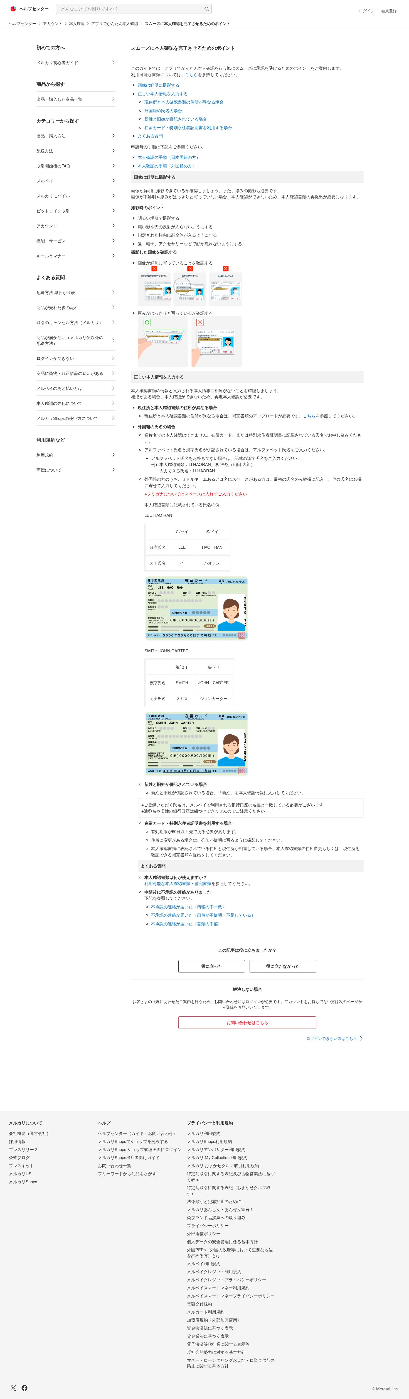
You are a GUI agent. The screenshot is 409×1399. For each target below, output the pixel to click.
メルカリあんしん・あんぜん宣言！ (220, 1209)
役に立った (211, 966)
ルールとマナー (51, 256)
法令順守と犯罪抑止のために (214, 1201)
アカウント (52, 23)
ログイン (366, 10)
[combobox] (134, 9)
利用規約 (44, 455)
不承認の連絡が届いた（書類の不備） (186, 923)
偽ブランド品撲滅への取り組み (216, 1217)
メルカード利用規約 (206, 1312)
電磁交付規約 (199, 1304)
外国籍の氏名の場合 (163, 110)
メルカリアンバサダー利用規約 (216, 1149)
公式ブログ (19, 1157)
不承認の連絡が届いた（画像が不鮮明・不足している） (203, 915)
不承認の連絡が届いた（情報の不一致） (188, 906)
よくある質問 (150, 136)
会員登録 (389, 10)
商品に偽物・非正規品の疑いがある (69, 373)
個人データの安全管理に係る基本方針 (222, 1241)
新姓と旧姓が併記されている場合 (175, 119)
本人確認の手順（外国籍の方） (167, 166)
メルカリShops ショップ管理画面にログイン (140, 1149)
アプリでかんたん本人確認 (114, 23)
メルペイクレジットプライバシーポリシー (226, 1279)
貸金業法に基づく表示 (208, 1336)
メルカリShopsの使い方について (67, 418)
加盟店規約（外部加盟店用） (214, 1320)
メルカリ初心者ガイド (57, 62)
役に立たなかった (283, 966)
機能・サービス (51, 241)
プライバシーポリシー (208, 1225)
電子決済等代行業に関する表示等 (218, 1344)
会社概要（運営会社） (30, 1133)
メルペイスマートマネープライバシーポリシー (231, 1295)
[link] (335, 1038)
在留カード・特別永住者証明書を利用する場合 (188, 127)
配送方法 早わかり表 (55, 292)
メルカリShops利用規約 (209, 1141)
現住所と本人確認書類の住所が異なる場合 (184, 102)
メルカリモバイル (53, 196)
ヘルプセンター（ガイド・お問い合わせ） (137, 1133)
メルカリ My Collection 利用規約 (217, 1157)
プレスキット (21, 1165)
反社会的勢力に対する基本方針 (216, 1352)
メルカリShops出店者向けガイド (129, 1157)
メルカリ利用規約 (203, 1133)
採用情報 (17, 1141)
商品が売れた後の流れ (57, 307)
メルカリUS (20, 1173)
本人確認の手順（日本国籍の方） (169, 157)
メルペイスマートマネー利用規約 (218, 1287)
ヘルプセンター (22, 23)
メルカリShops (23, 1181)
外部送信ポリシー (203, 1233)
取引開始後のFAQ (53, 166)
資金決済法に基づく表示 (210, 1328)
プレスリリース (23, 1149)
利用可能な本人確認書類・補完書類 (177, 883)
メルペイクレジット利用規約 (214, 1271)
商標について (48, 470)
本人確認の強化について (59, 403)
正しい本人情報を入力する (163, 93)
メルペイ (44, 181)
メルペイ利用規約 (203, 1263)
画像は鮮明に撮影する (158, 85)
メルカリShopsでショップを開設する (133, 1141)
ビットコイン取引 (53, 211)
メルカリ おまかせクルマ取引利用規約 (223, 1165)
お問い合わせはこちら (247, 1022)
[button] (206, 9)
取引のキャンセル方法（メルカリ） (69, 322)
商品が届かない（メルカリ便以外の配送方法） (69, 340)
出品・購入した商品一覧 (59, 99)
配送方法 (44, 151)
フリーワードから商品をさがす (127, 1173)
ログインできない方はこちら (331, 1038)
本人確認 (77, 23)
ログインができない (55, 358)
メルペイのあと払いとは (59, 388)
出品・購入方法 (51, 136)
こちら (191, 74)
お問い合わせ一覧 (114, 1165)
